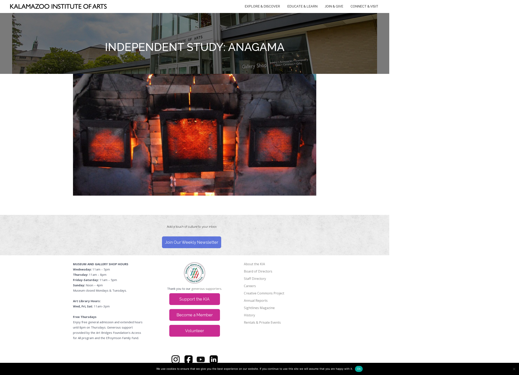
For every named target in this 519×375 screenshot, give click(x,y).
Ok (359, 368)
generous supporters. (206, 289)
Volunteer (194, 330)
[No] (514, 369)
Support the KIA (194, 299)
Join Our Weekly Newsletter (191, 242)
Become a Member (195, 314)
